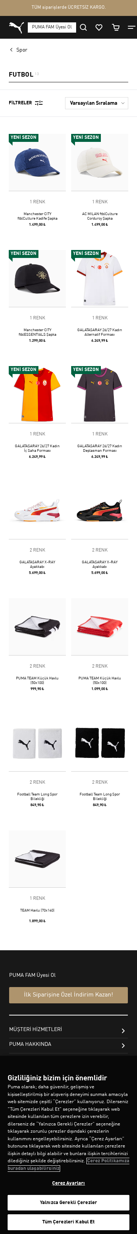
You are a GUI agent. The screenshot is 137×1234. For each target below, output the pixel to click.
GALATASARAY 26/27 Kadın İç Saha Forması (37, 448)
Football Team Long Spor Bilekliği (37, 796)
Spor (21, 50)
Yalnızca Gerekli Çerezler (68, 1202)
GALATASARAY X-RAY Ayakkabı (37, 564)
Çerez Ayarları (68, 1183)
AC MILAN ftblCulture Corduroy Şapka (100, 216)
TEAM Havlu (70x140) (37, 910)
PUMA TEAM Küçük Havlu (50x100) (37, 680)
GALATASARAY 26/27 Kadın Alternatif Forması (99, 332)
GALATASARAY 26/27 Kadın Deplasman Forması (99, 448)
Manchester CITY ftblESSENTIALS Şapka (37, 332)
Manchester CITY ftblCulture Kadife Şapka (37, 216)
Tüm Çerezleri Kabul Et (68, 1222)
